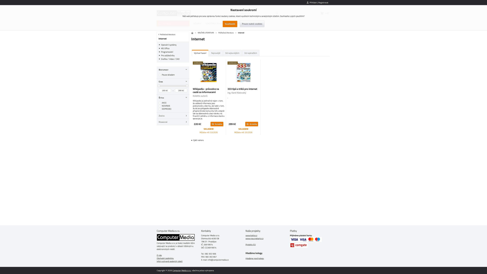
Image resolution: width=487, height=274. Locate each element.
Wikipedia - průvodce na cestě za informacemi (206, 90)
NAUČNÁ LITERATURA (206, 32)
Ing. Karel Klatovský (237, 92)
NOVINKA (166, 105)
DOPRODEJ (166, 108)
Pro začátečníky (168, 55)
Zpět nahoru (198, 140)
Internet (163, 38)
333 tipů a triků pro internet (242, 89)
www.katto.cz (251, 235)
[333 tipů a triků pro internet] (243, 73)
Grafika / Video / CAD (170, 59)
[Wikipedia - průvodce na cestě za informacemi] (208, 73)
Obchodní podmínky (165, 258)
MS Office (165, 48)
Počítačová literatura (226, 32)
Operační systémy (169, 44)
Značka (162, 115)
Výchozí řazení (200, 53)
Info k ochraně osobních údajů (169, 261)
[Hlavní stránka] (192, 33)
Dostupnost (164, 69)
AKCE (164, 102)
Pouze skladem (168, 74)
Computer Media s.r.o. (181, 270)
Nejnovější (215, 53)
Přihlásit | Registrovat (319, 2)
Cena (161, 81)
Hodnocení (163, 121)
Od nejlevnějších (232, 53)
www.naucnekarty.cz (254, 238)
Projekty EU (251, 244)
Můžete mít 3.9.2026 (209, 132)
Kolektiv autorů (200, 96)
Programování (167, 51)
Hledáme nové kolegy (255, 258)
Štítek (161, 97)
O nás (159, 255)
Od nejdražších (250, 53)
